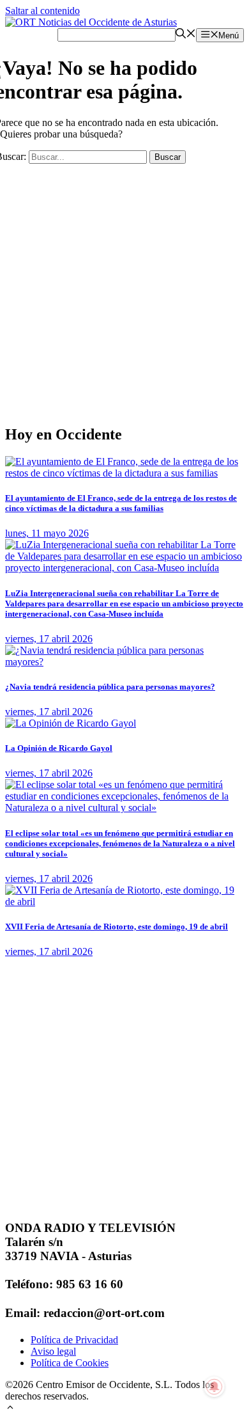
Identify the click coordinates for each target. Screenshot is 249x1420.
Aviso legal (53, 1351)
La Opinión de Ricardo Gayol (58, 748)
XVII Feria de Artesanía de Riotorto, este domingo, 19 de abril (116, 926)
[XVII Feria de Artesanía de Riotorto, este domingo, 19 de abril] (124, 901)
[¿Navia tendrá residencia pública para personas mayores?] (124, 661)
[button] (10, 1408)
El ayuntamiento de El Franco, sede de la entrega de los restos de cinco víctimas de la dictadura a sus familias (121, 503)
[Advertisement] (124, 288)
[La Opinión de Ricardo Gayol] (70, 723)
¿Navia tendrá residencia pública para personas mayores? (110, 686)
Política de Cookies (70, 1362)
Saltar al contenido (42, 10)
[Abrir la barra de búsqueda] (186, 34)
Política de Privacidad (74, 1339)
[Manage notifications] (214, 1387)
